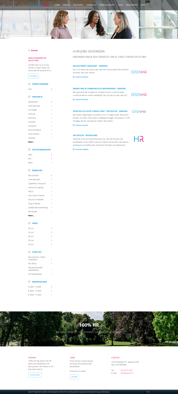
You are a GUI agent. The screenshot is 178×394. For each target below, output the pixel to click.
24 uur (31, 244)
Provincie (37, 97)
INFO (143, 5)
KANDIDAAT (91, 5)
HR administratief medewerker (35, 268)
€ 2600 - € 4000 (35, 287)
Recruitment (33, 175)
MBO (30, 162)
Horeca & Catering (36, 187)
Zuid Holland (34, 134)
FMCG (31, 191)
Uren (34, 223)
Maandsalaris (39, 281)
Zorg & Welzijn (34, 203)
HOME (57, 5)
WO (30, 158)
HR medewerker (35, 274)
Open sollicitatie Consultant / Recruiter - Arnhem (100, 111)
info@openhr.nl (127, 373)
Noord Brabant (34, 130)
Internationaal (34, 106)
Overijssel (32, 126)
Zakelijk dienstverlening (38, 207)
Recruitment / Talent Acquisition (36, 258)
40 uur (31, 236)
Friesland (32, 118)
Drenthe (32, 122)
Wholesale (33, 211)
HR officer (32, 263)
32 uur (31, 232)
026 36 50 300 (126, 370)
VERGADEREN (132, 5)
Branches (37, 170)
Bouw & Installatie (36, 199)
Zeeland (32, 138)
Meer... (31, 142)
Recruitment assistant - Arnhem (90, 66)
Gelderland (33, 102)
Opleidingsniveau (41, 149)
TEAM (120, 5)
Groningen (33, 110)
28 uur (31, 240)
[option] (89, 19)
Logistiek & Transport (37, 183)
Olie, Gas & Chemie (36, 195)
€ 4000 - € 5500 (35, 291)
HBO (30, 154)
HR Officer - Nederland (85, 135)
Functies (36, 252)
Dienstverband (40, 84)
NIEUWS (66, 5)
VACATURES (78, 5)
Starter (34, 50)
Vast (30, 89)
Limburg (32, 114)
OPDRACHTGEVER (107, 5)
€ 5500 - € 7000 (35, 295)
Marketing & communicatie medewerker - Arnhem (99, 88)
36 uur (31, 228)
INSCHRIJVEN (33, 76)
